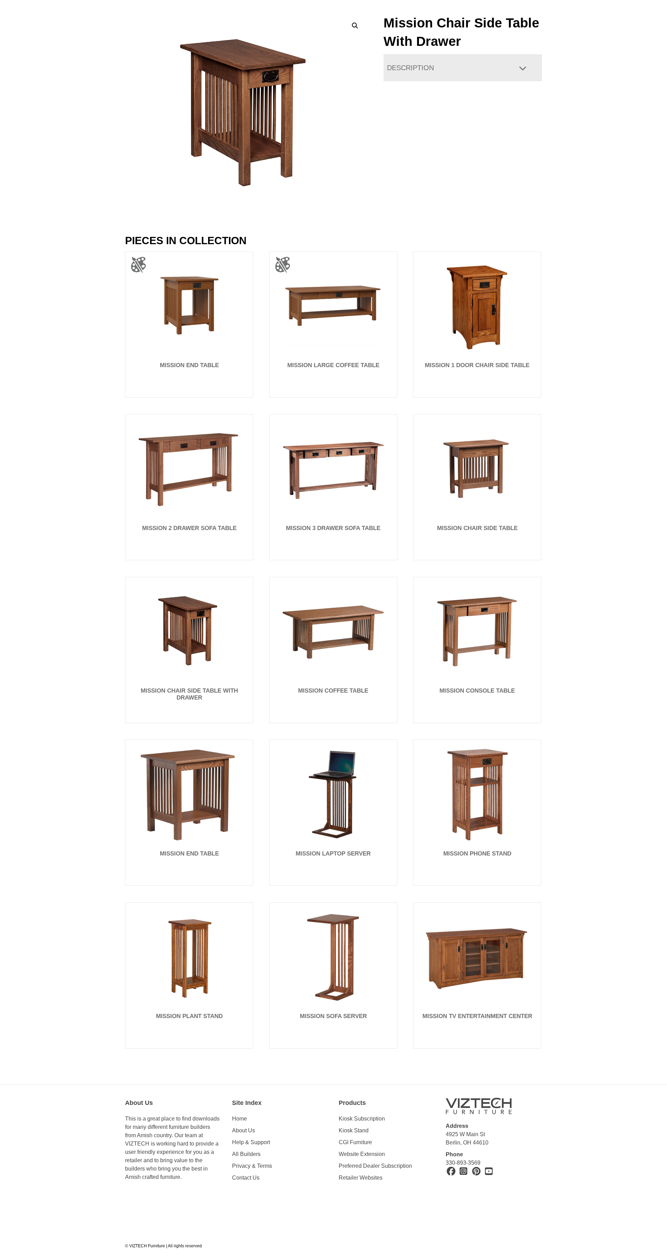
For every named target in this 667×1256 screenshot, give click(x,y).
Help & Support (251, 1142)
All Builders (246, 1154)
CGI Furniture (355, 1142)
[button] (355, 25)
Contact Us (246, 1178)
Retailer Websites (360, 1178)
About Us (243, 1130)
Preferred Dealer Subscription (375, 1166)
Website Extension (362, 1154)
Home (239, 1119)
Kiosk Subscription (362, 1119)
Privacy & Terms (252, 1166)
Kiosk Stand (354, 1130)
